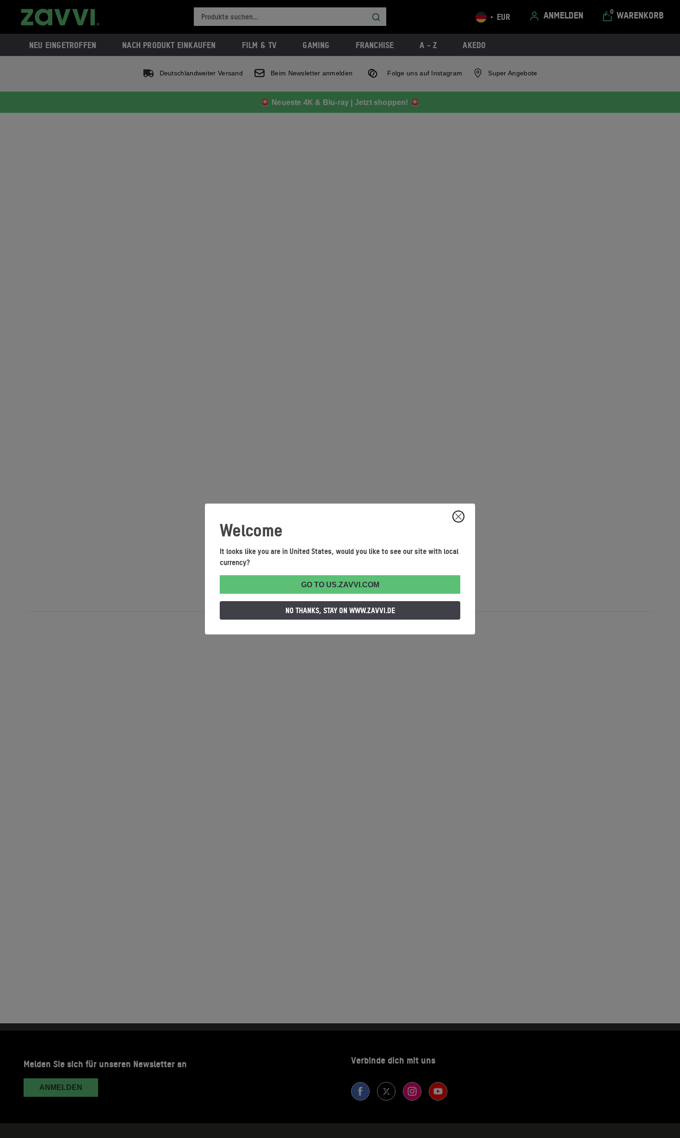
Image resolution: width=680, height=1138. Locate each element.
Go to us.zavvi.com (340, 585)
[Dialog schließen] (458, 516)
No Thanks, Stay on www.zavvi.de (340, 610)
